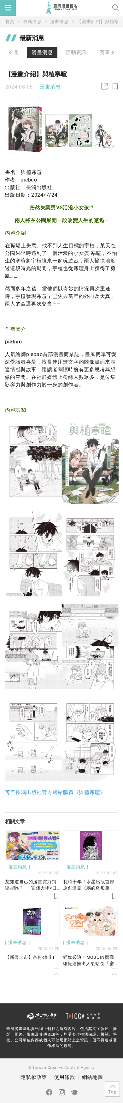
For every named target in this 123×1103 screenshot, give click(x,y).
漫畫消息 (59, 21)
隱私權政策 (33, 1077)
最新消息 (32, 21)
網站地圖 (92, 1077)
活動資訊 (76, 52)
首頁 (10, 21)
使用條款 (64, 1077)
